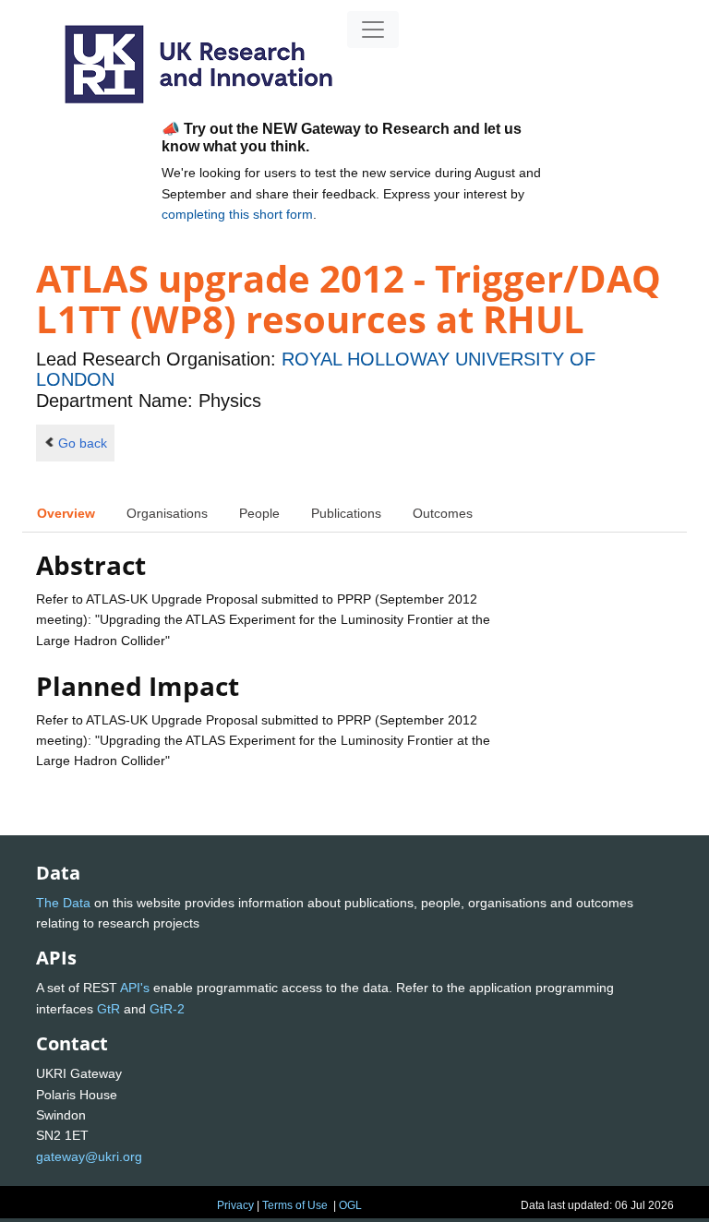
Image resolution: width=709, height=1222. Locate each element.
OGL (350, 1205)
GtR (108, 1008)
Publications (346, 513)
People (259, 513)
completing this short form (237, 214)
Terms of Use (295, 1205)
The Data (63, 902)
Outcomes (443, 513)
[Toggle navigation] (373, 29)
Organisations (167, 513)
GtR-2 (167, 1008)
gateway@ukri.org (89, 1156)
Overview (66, 513)
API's (135, 987)
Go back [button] (82, 443)
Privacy (235, 1205)
